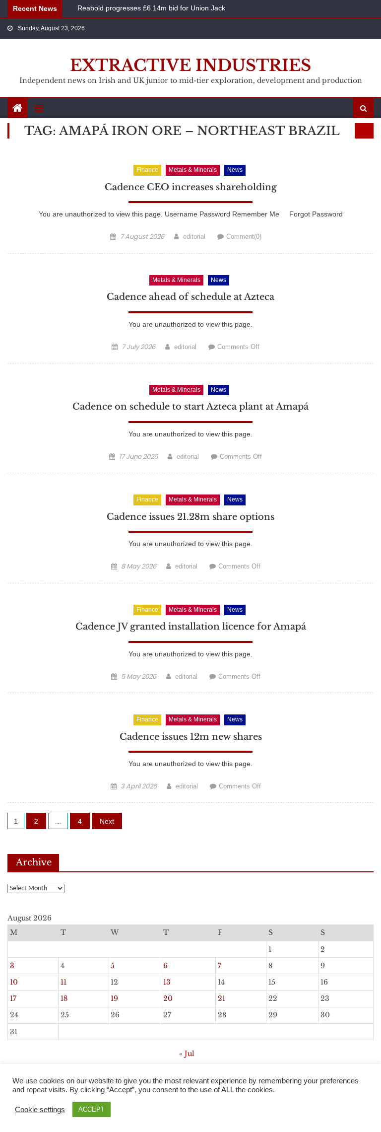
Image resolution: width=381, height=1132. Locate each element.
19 (114, 998)
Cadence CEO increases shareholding (191, 187)
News (235, 169)
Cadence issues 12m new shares (191, 736)
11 (63, 982)
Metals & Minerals (193, 169)
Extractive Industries (190, 65)
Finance (147, 169)
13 (167, 982)
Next (107, 821)
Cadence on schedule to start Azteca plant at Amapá (190, 406)
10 (14, 982)
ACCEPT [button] (91, 1109)
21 (221, 998)
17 (13, 998)
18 (64, 998)
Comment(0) (243, 236)
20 (168, 998)
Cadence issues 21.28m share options (190, 516)
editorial (194, 236)
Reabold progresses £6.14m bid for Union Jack (151, 7)
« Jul (186, 1053)
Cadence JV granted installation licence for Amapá (190, 626)
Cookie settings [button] (40, 1110)
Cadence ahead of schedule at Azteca (190, 296)
